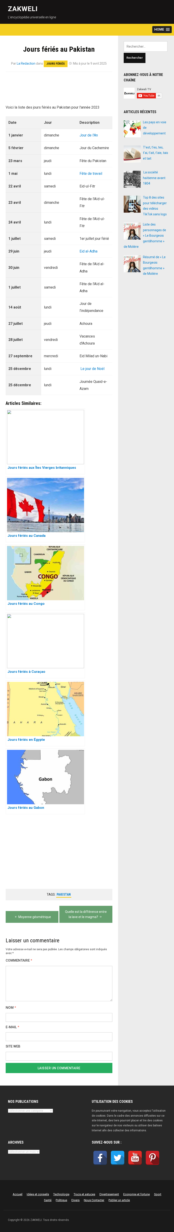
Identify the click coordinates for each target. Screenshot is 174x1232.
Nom (11, 1008)
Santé (47, 1200)
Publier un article (119, 1200)
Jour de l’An (89, 135)
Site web (13, 1046)
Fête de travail (91, 173)
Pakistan (64, 894)
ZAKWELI (23, 9)
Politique (61, 1200)
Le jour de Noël (92, 369)
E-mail (12, 1027)
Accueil (17, 1194)
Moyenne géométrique (34, 917)
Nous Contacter (94, 1200)
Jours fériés (55, 63)
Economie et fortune (136, 1194)
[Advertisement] (59, 90)
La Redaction (26, 63)
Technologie (61, 1194)
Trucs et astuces (84, 1194)
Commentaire (19, 960)
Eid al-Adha (88, 251)
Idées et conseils (38, 1194)
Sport (157, 1194)
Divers (75, 1200)
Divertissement (109, 1194)
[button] (162, 29)
